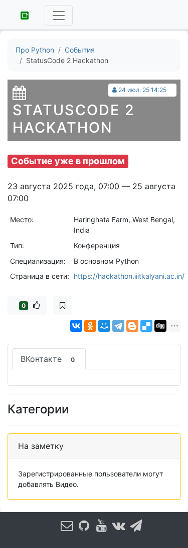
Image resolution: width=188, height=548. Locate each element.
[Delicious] (146, 326)
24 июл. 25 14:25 (142, 90)
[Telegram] (118, 326)
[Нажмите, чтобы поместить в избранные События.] (62, 305)
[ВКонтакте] (76, 326)
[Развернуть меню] (59, 16)
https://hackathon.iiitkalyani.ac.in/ (129, 276)
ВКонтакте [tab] (48, 359)
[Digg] (160, 326)
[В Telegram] (136, 525)
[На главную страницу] (21, 14)
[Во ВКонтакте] (119, 525)
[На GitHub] (84, 525)
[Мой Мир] (104, 326)
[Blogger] (132, 326)
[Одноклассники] (90, 326)
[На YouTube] (101, 525)
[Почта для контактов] (67, 525)
